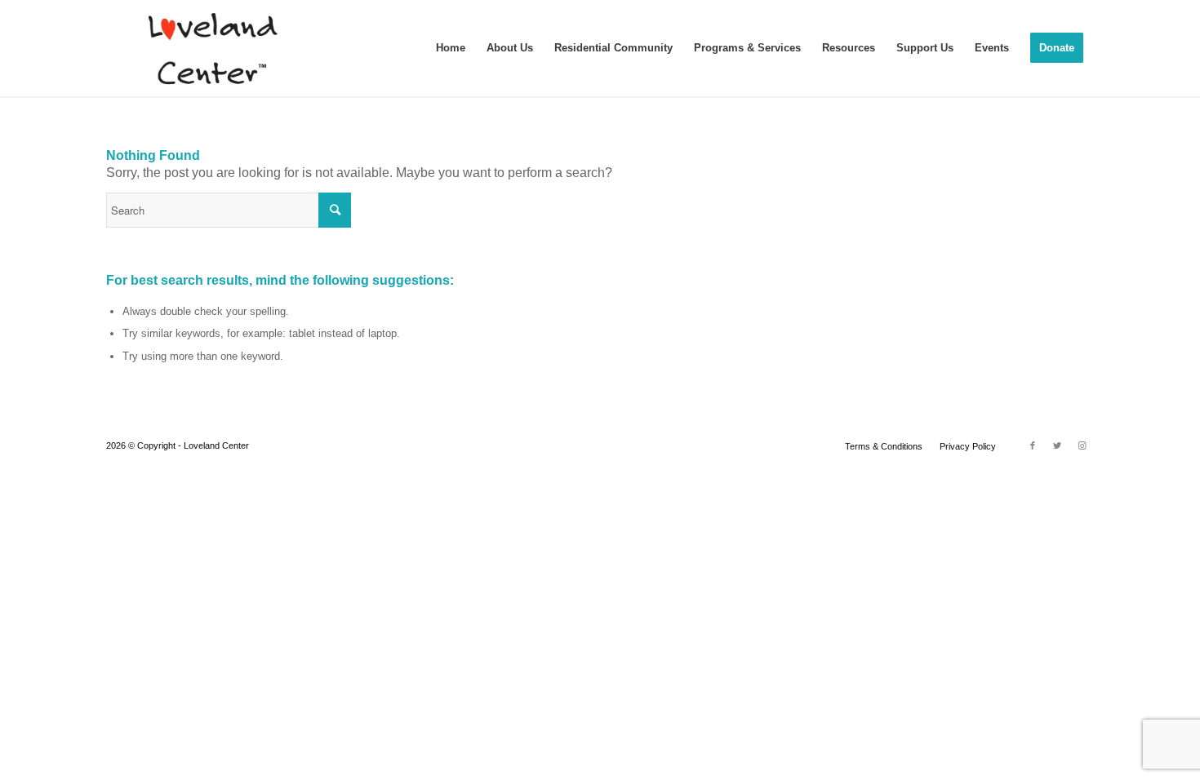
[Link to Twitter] (1057, 445)
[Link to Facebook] (1032, 445)
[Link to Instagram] (1081, 445)
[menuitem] (450, 48)
